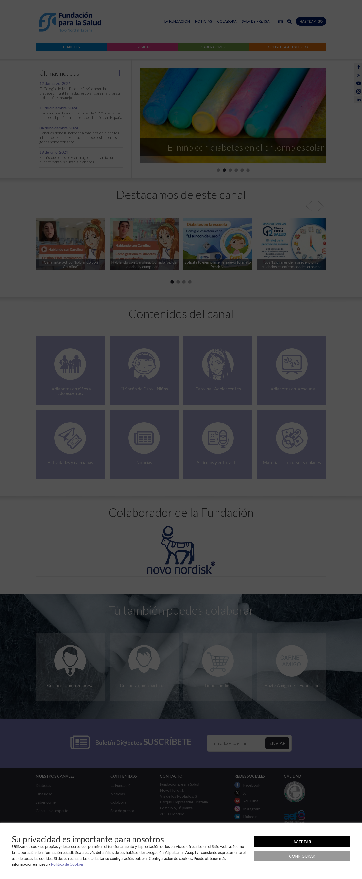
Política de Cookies (67, 864)
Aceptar (302, 841)
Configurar (302, 856)
